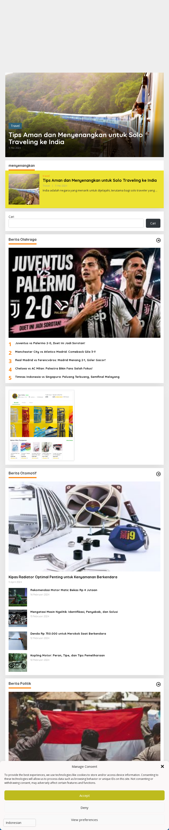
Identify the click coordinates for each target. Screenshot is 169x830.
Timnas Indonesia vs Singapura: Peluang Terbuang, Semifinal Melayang (67, 376)
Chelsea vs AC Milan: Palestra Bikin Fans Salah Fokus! (53, 368)
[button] (162, 766)
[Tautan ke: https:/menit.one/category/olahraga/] (158, 240)
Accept (84, 795)
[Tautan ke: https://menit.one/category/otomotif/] (158, 474)
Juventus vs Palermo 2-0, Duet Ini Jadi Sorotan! (50, 343)
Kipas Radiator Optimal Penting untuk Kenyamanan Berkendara (63, 577)
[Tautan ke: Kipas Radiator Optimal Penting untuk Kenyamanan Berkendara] (84, 526)
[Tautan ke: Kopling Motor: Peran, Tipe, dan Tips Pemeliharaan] (18, 662)
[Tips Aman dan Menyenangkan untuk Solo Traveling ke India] (156, 190)
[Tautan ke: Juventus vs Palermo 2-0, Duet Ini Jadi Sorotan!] (84, 293)
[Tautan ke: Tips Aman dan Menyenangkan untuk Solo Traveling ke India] (84, 115)
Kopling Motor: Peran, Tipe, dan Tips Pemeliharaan (67, 655)
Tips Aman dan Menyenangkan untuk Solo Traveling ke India (76, 138)
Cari (11, 217)
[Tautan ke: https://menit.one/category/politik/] (158, 684)
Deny (84, 807)
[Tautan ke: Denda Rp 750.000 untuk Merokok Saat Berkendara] (18, 640)
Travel (15, 126)
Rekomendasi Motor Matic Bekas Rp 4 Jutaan (63, 590)
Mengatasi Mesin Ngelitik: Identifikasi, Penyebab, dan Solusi (74, 611)
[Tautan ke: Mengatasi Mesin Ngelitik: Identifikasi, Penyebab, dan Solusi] (18, 619)
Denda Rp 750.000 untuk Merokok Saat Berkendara (68, 633)
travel (46, 176)
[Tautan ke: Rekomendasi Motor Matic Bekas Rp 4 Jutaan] (18, 597)
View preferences (84, 819)
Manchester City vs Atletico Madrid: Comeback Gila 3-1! (55, 351)
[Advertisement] (84, 36)
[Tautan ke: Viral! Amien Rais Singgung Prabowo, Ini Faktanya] (84, 737)
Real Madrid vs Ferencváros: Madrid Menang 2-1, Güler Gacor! (60, 360)
